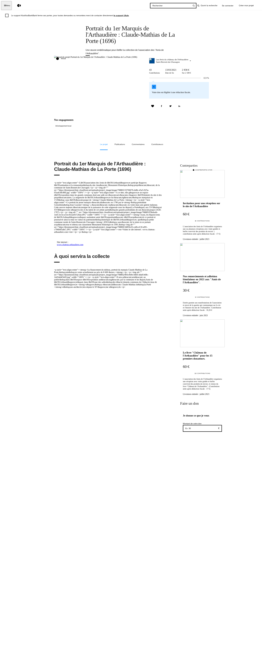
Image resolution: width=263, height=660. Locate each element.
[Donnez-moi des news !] (152, 106)
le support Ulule (121, 15)
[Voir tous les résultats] (193, 5)
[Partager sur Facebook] (161, 106)
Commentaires (138, 144)
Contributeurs (157, 144)
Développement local (63, 126)
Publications (120, 144)
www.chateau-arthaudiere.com (70, 244)
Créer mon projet (246, 5)
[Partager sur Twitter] (170, 106)
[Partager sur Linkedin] (179, 106)
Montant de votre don (192, 423)
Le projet (104, 144)
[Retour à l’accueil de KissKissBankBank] (17, 5)
